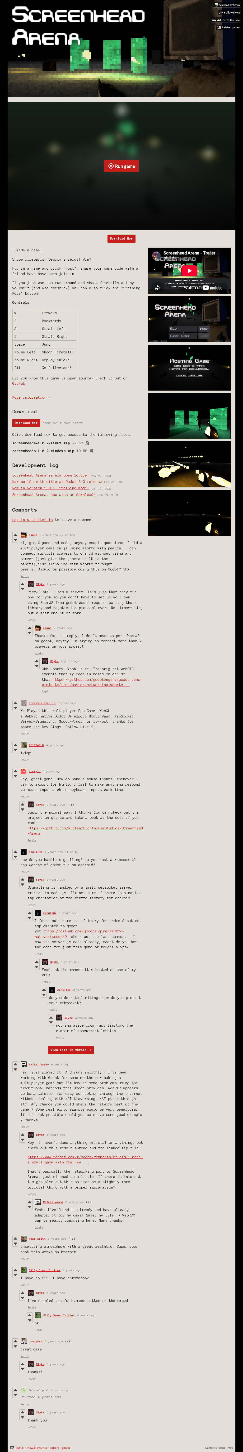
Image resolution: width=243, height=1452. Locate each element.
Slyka (40, 584)
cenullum (35, 851)
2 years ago (49, 534)
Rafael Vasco (39, 1064)
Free (230, 1447)
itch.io (20, 1447)
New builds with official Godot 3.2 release (57, 482)
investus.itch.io (42, 702)
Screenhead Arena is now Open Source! (50, 475)
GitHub (18, 383)
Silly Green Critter (45, 1270)
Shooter (220, 1447)
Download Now (121, 238)
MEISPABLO (36, 745)
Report (54, 1447)
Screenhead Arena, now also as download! (54, 495)
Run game (125, 166)
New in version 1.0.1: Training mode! (50, 488)
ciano (33, 534)
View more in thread (69, 1050)
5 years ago (52, 771)
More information (29, 397)
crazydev (35, 1341)
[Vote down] (15, 540)
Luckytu (35, 771)
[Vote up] (15, 534)
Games (209, 1447)
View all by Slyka (37, 1447)
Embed (66, 1447)
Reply (25, 576)
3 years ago (67, 702)
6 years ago (60, 1064)
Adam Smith (37, 1238)
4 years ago (55, 745)
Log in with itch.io (32, 520)
